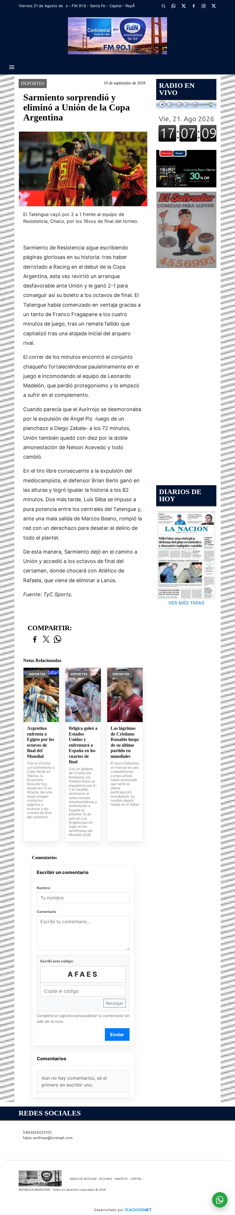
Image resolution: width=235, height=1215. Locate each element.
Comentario (46, 911)
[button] (163, 6)
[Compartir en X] (46, 639)
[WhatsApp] (173, 6)
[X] (183, 6)
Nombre (43, 888)
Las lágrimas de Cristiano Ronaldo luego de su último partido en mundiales (125, 742)
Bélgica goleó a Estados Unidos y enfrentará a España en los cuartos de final (83, 745)
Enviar (117, 1034)
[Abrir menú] (12, 67)
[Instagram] (203, 6)
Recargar (114, 1003)
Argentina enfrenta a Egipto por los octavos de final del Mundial (40, 742)
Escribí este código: (57, 961)
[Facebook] (193, 6)
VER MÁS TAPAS (186, 603)
